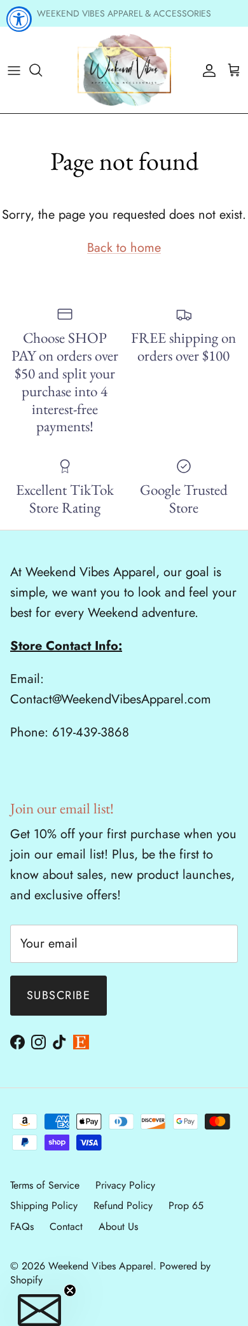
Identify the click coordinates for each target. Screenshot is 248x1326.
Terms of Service (44, 1185)
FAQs (22, 1226)
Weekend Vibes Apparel (100, 1266)
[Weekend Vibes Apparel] (124, 70)
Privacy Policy (125, 1185)
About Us (118, 1226)
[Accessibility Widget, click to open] (19, 19)
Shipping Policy (44, 1205)
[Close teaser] (70, 1290)
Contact (66, 1226)
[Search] (42, 70)
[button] (39, 1310)
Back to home (124, 247)
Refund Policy (123, 1205)
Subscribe (58, 995)
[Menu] (14, 70)
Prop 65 (186, 1205)
